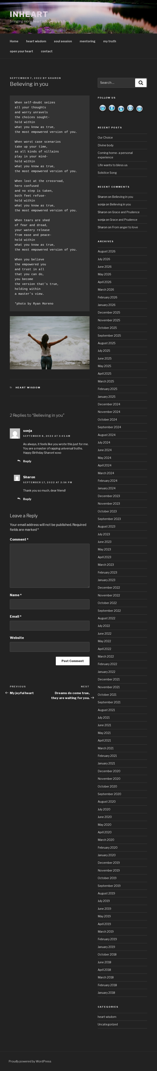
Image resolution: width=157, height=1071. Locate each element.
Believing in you (122, 196)
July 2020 (104, 809)
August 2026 (107, 251)
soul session (63, 41)
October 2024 (107, 419)
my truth (109, 41)
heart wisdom (36, 41)
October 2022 (107, 603)
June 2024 (105, 450)
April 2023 (104, 557)
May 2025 (104, 366)
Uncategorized (108, 1024)
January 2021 (106, 763)
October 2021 (107, 694)
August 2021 (106, 710)
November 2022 (109, 595)
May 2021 (104, 733)
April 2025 (104, 373)
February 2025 (107, 389)
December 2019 (109, 862)
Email (15, 616)
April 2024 (104, 465)
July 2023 (104, 534)
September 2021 (109, 702)
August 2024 (107, 435)
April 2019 (104, 924)
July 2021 (104, 717)
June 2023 (104, 541)
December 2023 (109, 496)
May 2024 (104, 457)
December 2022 (109, 587)
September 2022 (109, 610)
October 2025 (107, 327)
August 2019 (106, 893)
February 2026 (107, 297)
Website (17, 638)
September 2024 (109, 427)
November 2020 (109, 778)
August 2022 (106, 618)
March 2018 (106, 977)
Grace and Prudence (126, 212)
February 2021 (107, 755)
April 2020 (105, 832)
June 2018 (104, 962)
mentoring (87, 41)
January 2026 (107, 305)
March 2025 (106, 381)
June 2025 (105, 358)
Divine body (105, 145)
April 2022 (104, 649)
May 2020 (104, 824)
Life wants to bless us (113, 165)
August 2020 (107, 801)
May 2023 (104, 549)
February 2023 (107, 572)
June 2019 (104, 908)
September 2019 (109, 885)
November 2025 (109, 320)
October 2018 (107, 954)
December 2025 (109, 312)
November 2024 (109, 411)
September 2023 (109, 519)
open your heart (21, 51)
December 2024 (109, 404)
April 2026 (104, 282)
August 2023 (106, 526)
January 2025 (107, 396)
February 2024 (107, 480)
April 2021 (104, 740)
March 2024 (106, 473)
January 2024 (107, 488)
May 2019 (104, 916)
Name (16, 595)
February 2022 (107, 664)
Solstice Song (107, 172)
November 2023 (109, 503)
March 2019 (106, 931)
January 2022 (106, 671)
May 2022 (104, 641)
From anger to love (125, 227)
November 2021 (109, 687)
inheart (29, 14)
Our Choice (105, 137)
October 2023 (107, 511)
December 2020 (109, 771)
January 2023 (106, 580)
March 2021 (105, 748)
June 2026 (105, 266)
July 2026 (104, 259)
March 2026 (106, 289)
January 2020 (107, 855)
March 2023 (106, 564)
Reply (27, 461)
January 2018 (106, 992)
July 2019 (104, 901)
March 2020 (106, 839)
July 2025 (104, 350)
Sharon (54, 78)
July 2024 (104, 442)
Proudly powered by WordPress (30, 1061)
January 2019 (106, 947)
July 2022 (104, 625)
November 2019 (109, 870)
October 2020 (107, 786)
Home (14, 41)
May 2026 (104, 274)
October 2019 (107, 878)
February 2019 (107, 939)
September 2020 (109, 794)
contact (47, 51)
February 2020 (108, 847)
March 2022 (106, 656)
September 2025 (109, 335)
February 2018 (107, 985)
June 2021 (104, 725)
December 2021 (109, 679)
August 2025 (107, 343)
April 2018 (104, 969)
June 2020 (105, 817)
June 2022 (104, 633)
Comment (19, 539)
